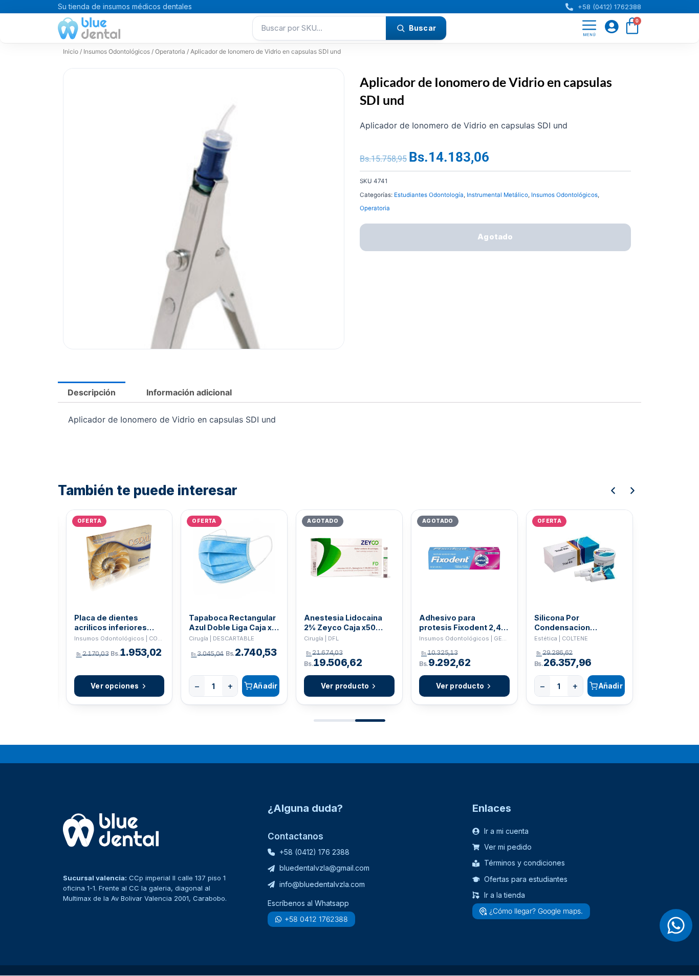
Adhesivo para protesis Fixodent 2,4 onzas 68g (460, 622)
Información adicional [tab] (189, 392)
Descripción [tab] (92, 392)
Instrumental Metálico (497, 194)
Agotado (495, 236)
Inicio (70, 51)
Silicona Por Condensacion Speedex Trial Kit (566, 622)
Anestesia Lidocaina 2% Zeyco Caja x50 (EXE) (343, 622)
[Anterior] (613, 490)
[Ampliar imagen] (326, 86)
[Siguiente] (632, 490)
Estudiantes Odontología (429, 194)
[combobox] (319, 28)
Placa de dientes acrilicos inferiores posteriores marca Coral (110, 622)
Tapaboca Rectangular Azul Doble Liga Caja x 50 (232, 622)
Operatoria (170, 51)
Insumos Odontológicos (116, 51)
